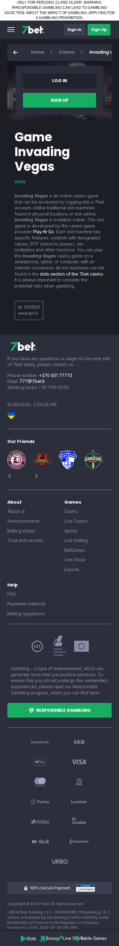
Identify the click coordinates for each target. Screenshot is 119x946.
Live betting (76, 540)
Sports (71, 530)
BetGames (74, 550)
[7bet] (33, 29)
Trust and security (25, 540)
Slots (20, 181)
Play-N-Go (43, 231)
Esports (71, 569)
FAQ (11, 594)
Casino (67, 52)
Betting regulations (26, 613)
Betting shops (21, 530)
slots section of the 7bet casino (71, 274)
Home (37, 52)
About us (16, 511)
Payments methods (26, 603)
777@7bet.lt (32, 381)
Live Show (74, 559)
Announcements (23, 521)
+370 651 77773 (55, 375)
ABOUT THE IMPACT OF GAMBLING (56, 13)
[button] (11, 29)
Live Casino (76, 521)
